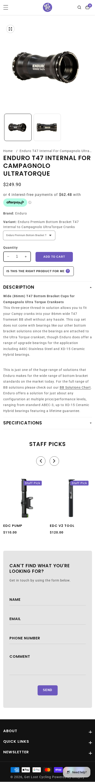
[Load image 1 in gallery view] (18, 127)
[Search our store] (80, 7)
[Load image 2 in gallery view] (47, 127)
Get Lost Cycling (37, 777)
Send (47, 690)
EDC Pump (12, 526)
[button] (41, 461)
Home (8, 151)
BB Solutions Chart (75, 387)
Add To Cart (54, 256)
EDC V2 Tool (62, 526)
